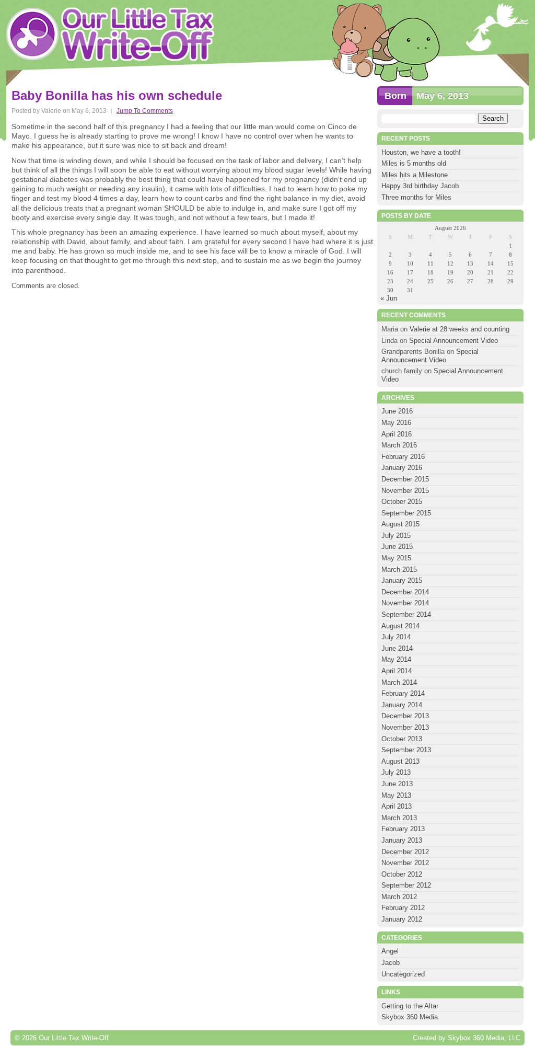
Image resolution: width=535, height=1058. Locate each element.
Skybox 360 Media (409, 1017)
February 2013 (403, 829)
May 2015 (396, 558)
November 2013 (405, 727)
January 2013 (401, 840)
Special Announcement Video (453, 340)
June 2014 (397, 648)
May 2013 (396, 795)
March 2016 (399, 445)
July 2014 (396, 637)
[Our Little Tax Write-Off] (110, 34)
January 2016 (401, 468)
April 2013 (396, 806)
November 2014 (405, 603)
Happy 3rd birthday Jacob (420, 186)
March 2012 (399, 897)
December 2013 (405, 716)
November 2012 (405, 863)
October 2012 (401, 874)
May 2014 (396, 659)
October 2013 (401, 739)
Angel (390, 951)
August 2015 (400, 524)
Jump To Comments (145, 110)
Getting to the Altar (409, 1006)
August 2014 (400, 626)
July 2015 (396, 535)
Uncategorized (403, 974)
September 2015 (406, 513)
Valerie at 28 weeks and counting (459, 329)
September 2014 (406, 614)
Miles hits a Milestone (415, 175)
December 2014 (405, 592)
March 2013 (399, 818)
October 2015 (401, 501)
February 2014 (403, 693)
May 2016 (396, 423)
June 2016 (397, 411)
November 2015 (405, 490)
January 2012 (401, 919)
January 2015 (401, 580)
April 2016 (396, 434)
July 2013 (396, 772)
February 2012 (403, 908)
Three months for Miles (416, 197)
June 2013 (397, 784)
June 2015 (397, 546)
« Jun (388, 298)
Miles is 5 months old (413, 163)
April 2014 (396, 671)
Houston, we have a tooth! (421, 152)
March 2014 (399, 682)
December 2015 (405, 479)
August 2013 (400, 761)
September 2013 (406, 750)
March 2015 (399, 569)
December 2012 (405, 852)
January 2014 (401, 705)
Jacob (390, 963)
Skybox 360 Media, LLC (484, 1038)
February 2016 (403, 457)
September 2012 (406, 885)
